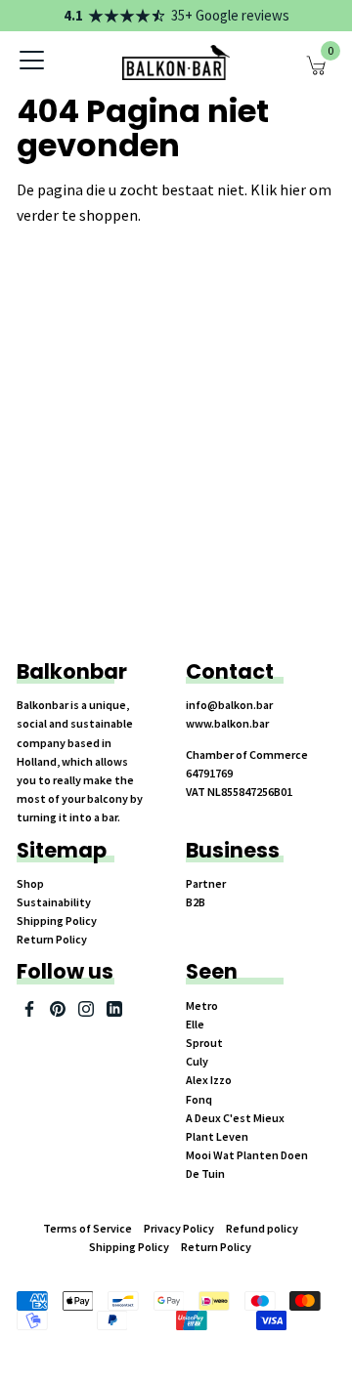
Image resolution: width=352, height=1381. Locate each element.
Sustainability (54, 902)
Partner (206, 883)
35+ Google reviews (230, 15)
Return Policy (52, 939)
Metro (202, 1005)
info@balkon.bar (229, 704)
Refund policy (262, 1228)
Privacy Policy (179, 1228)
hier (293, 189)
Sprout (204, 1042)
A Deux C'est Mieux (235, 1117)
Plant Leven (217, 1136)
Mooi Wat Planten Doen (247, 1155)
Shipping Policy (57, 920)
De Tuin (205, 1173)
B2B (195, 902)
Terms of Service (87, 1228)
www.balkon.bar (227, 723)
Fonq (199, 1099)
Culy (197, 1061)
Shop (30, 883)
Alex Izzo (209, 1079)
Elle (195, 1024)
